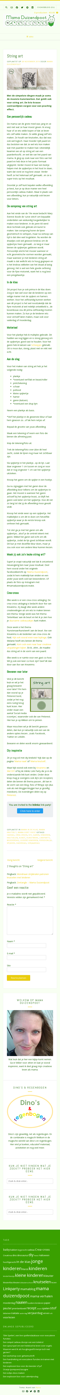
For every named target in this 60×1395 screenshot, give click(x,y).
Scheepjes (36, 345)
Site (9, 965)
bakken (13, 1249)
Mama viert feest (27, 832)
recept (31, 1308)
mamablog (28, 1289)
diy (30, 835)
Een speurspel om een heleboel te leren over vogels (27, 1345)
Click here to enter (30, 811)
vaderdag (21, 843)
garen (36, 835)
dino (14, 1255)
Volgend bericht (45, 860)
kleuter (48, 1276)
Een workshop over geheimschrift (18, 1355)
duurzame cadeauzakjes (21, 620)
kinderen (45, 835)
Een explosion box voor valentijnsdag (20, 1376)
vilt (51, 1313)
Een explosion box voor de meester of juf (22, 1366)
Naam (11, 941)
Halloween (44, 1255)
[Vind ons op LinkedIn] (32, 7)
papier (47, 1302)
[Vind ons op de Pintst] (27, 7)
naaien (21, 1302)
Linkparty (44, 838)
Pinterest (11, 795)
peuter (7, 1308)
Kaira (38, 1387)
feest (36, 1255)
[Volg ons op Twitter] (22, 7)
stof (53, 1308)
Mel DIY (11, 771)
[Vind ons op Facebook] (17, 7)
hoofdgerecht (9, 1262)
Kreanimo (41, 767)
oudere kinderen (29, 840)
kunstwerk (32, 838)
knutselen (12, 838)
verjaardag (34, 843)
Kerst (25, 1269)
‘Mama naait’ (20, 761)
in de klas (23, 1262)
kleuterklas (8, 1282)
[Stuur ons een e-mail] (11, 7)
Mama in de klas (29, 829)
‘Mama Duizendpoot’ (37, 571)
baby (6, 1249)
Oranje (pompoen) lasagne (15, 1369)
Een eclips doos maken (14, 1373)
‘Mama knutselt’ (38, 761)
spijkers (11, 843)
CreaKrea (7, 1255)
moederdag (13, 840)
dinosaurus (22, 1255)
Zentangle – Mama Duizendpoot (33, 882)
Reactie (11, 904)
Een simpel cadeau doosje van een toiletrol (23, 1342)
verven (46, 1313)
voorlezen (9, 1317)
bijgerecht (22, 1250)
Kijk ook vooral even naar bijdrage (29, 637)
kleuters (16, 1282)
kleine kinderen (29, 1275)
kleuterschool (27, 1282)
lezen (54, 1282)
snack (39, 1308)
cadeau (10, 835)
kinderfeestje (9, 1276)
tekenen (7, 1313)
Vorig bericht (13, 860)
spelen (46, 1308)
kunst (22, 838)
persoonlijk (45, 840)
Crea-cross (21, 835)
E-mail (11, 953)
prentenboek (19, 1308)
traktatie (15, 1313)
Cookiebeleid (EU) (46, 7)
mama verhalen (41, 1296)
